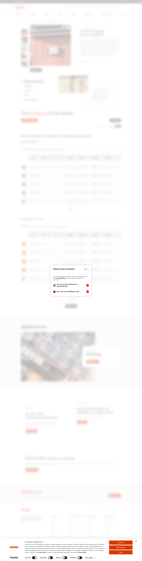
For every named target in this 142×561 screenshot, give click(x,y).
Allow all (120, 542)
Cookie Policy (42, 552)
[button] (71, 285)
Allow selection (120, 547)
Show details (89, 557)
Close (85, 269)
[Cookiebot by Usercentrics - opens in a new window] (14, 558)
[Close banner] (136, 541)
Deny (120, 552)
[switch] (50, 557)
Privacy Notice (81, 552)
